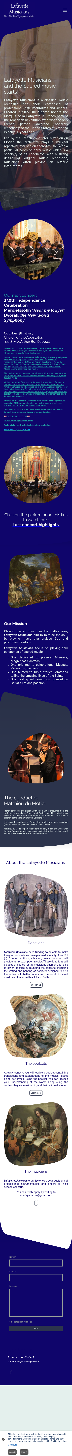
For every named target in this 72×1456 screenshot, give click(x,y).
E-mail (12, 1271)
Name (12, 1257)
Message (13, 1286)
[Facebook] (10, 1372)
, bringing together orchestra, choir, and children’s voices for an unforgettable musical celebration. (34, 403)
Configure (12, 1445)
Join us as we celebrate (33, 411)
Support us (36, 985)
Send (36, 1328)
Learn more (36, 1093)
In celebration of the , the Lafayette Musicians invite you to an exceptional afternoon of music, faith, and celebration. (33, 350)
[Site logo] (19, 10)
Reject (24, 1452)
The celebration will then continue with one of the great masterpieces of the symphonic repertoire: (35, 375)
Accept (12, 1452)
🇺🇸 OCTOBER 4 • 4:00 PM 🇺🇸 (17, 416)
